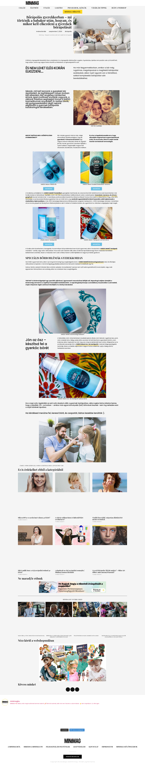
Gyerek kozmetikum (42, 465)
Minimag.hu (67, 599)
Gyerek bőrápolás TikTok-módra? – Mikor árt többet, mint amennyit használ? (108, 571)
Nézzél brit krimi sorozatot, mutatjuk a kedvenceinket (86, 635)
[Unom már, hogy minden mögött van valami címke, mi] (54, 717)
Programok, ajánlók (77, 8)
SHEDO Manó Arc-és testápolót (87, 344)
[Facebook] (91, 3)
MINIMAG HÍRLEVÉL (73, 12)
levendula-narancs (102, 195)
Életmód (34, 8)
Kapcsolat (93, 747)
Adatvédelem (79, 747)
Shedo (50, 465)
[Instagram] (101, 3)
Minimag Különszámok (126, 747)
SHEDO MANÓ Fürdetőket (53, 193)
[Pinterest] (96, 3)
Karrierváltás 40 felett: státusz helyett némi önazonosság (31, 635)
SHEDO (67, 99)
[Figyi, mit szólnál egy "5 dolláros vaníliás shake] (90, 717)
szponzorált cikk (58, 465)
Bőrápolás (68, 31)
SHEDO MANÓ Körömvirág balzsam (91, 262)
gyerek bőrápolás (30, 465)
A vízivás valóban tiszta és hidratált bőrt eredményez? (69, 519)
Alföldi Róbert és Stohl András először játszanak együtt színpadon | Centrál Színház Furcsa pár (58, 636)
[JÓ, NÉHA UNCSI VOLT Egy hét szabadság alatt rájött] (19, 717)
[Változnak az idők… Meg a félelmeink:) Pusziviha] (126, 717)
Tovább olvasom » (22, 519)
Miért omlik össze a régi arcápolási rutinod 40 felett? (34, 571)
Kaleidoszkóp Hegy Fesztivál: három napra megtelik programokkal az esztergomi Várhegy (114, 636)
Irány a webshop (119, 8)
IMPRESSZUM (107, 747)
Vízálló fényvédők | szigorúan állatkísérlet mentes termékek (107, 519)
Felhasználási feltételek (58, 747)
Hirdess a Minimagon (33, 747)
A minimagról (14, 747)
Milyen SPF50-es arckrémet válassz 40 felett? (34, 518)
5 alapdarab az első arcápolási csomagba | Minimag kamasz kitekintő (69, 571)
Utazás (46, 8)
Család (22, 8)
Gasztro (59, 8)
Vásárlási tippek (98, 8)
